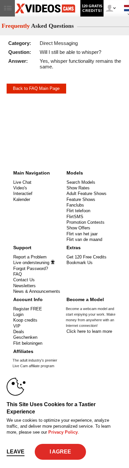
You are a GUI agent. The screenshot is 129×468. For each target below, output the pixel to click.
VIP (17, 326)
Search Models (80, 182)
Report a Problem (30, 256)
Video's (20, 187)
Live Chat (22, 182)
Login (18, 314)
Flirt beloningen (27, 343)
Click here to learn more (89, 331)
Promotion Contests (85, 222)
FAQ (17, 274)
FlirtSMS (74, 216)
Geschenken (25, 337)
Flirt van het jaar (82, 233)
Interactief (22, 193)
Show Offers (78, 227)
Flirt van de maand (84, 239)
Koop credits (25, 320)
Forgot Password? (30, 268)
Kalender (21, 199)
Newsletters (24, 285)
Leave (15, 451)
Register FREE (27, 308)
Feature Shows (80, 199)
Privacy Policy (63, 432)
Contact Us (24, 279)
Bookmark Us (79, 262)
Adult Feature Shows (86, 193)
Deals (18, 331)
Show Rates (78, 187)
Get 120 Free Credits (86, 256)
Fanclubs (75, 205)
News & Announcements (36, 291)
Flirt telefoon (78, 210)
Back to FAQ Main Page (36, 88)
